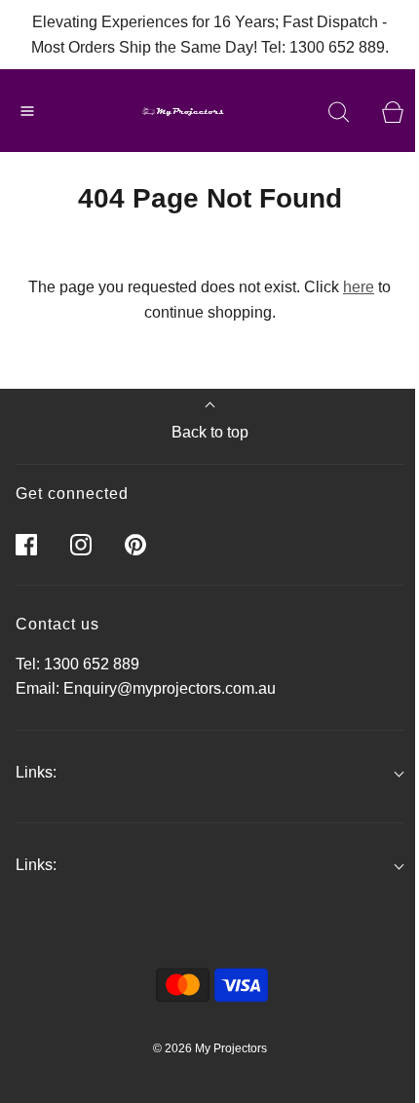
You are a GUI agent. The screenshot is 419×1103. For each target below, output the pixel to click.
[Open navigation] (27, 110)
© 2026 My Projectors (210, 1048)
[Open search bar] (338, 110)
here (358, 287)
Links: (36, 772)
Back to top (209, 432)
